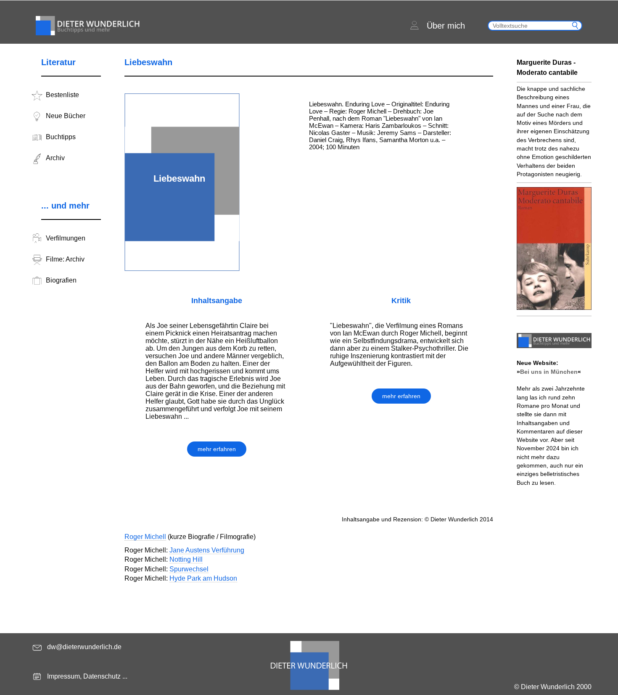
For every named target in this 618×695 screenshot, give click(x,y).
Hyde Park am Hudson (203, 578)
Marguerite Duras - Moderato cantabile (547, 67)
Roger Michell (145, 536)
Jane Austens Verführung (206, 550)
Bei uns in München (549, 371)
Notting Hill (186, 559)
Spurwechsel (189, 569)
